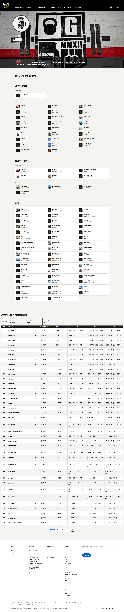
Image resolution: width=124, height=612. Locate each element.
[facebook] (96, 608)
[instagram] (103, 608)
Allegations (14, 555)
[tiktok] (112, 608)
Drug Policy (14, 553)
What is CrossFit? (51, 550)
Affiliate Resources (34, 555)
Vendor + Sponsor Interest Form (35, 564)
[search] (111, 7)
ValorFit (66, 589)
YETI (66, 557)
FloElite (66, 593)
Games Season (18, 7)
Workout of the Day (51, 553)
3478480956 (58, 63)
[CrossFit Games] (6, 5)
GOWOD (67, 570)
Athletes (53, 7)
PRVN (66, 576)
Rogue (66, 553)
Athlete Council (33, 561)
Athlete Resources (33, 553)
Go (72, 530)
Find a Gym (49, 555)
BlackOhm (67, 587)
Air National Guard (69, 550)
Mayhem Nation (68, 585)
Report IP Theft (63, 608)
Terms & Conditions (16, 608)
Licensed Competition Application (34, 568)
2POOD (66, 559)
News (59, 7)
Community (29, 7)
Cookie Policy (37, 608)
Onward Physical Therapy (71, 574)
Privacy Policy (28, 608)
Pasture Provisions (69, 568)
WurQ (66, 582)
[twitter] (99, 608)
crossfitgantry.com (75, 63)
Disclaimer (46, 608)
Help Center (32, 570)
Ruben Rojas (68, 595)
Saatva (66, 561)
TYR (65, 591)
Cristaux (67, 578)
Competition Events (42, 7)
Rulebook (13, 550)
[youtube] (106, 608)
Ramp (66, 580)
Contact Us (32, 573)
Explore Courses (51, 557)
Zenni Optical (68, 563)
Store (78, 7)
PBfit (66, 565)
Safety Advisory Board (34, 559)
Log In (117, 7)
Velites (66, 555)
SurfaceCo (67, 572)
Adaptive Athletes (33, 550)
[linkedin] (109, 608)
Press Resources (33, 557)
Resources (66, 7)
